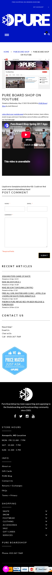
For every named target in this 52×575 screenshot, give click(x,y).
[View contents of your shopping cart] (45, 34)
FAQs (4, 490)
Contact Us (7, 481)
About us (6, 466)
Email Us (5, 330)
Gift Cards (7, 471)
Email (29, 203)
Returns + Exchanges (12, 485)
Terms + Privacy (9, 495)
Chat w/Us (7, 333)
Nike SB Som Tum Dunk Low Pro (17, 287)
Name (7, 203)
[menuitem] (26, 511)
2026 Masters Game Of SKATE (16, 276)
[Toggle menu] (46, 511)
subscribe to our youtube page (12, 114)
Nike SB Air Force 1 (11, 282)
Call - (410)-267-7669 (11, 336)
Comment (8, 215)
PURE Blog (7, 476)
